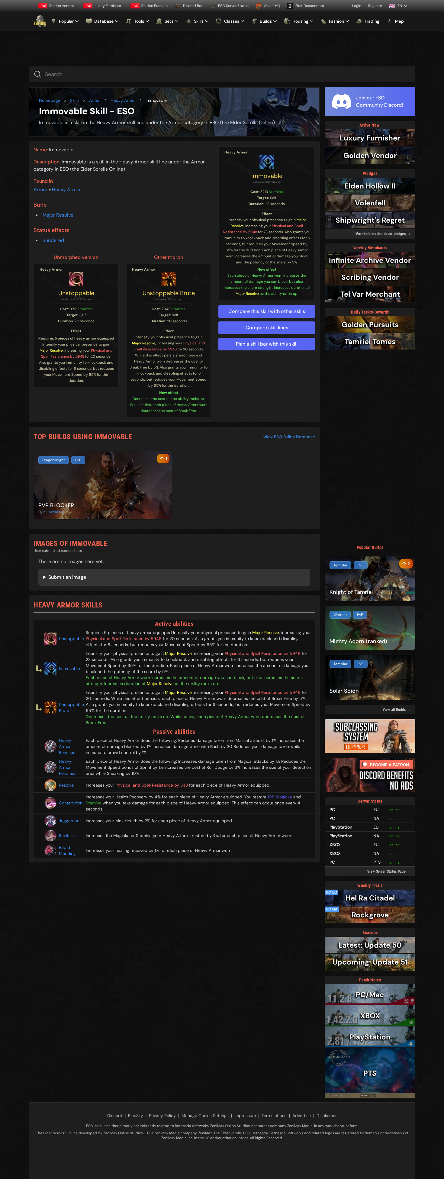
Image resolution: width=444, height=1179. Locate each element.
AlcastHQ (272, 5)
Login (356, 5)
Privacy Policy (162, 1115)
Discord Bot (193, 5)
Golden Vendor (57, 5)
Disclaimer (327, 1115)
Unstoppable (76, 293)
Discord (114, 1115)
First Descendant (309, 5)
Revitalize (68, 835)
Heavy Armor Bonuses (67, 746)
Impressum (245, 1115)
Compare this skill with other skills (266, 311)
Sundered (53, 240)
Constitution (70, 803)
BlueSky (135, 1115)
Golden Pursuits (150, 5)
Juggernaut (70, 820)
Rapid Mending (67, 850)
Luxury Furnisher (103, 5)
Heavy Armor (123, 100)
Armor (95, 100)
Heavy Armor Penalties (67, 767)
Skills (74, 100)
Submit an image (67, 577)
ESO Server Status (233, 5)
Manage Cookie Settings (205, 1115)
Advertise (301, 1115)
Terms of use (274, 1115)
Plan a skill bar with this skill (267, 344)
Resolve (66, 785)
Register (375, 5)
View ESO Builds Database (289, 437)
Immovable (266, 176)
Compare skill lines (267, 327)
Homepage (49, 100)
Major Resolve (58, 215)
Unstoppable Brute (169, 293)
